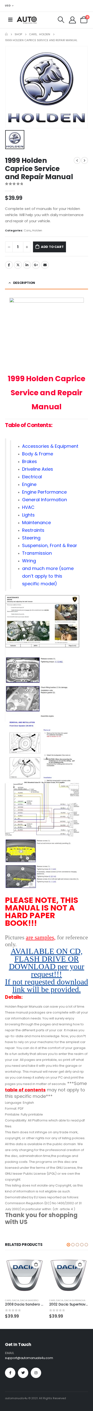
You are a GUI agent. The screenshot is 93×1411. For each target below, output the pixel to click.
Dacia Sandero (29, 1300)
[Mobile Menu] (10, 20)
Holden (37, 230)
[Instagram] (36, 1373)
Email (45, 265)
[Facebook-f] (10, 1373)
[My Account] (72, 19)
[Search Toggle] (61, 20)
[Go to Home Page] (6, 34)
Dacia (15, 1300)
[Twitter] (23, 1373)
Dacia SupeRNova (74, 1300)
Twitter (18, 265)
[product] (24, 1275)
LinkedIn (27, 265)
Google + (36, 265)
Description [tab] (24, 282)
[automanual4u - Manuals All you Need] (27, 20)
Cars (27, 230)
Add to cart (52, 246)
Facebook (9, 265)
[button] (68, 1245)
